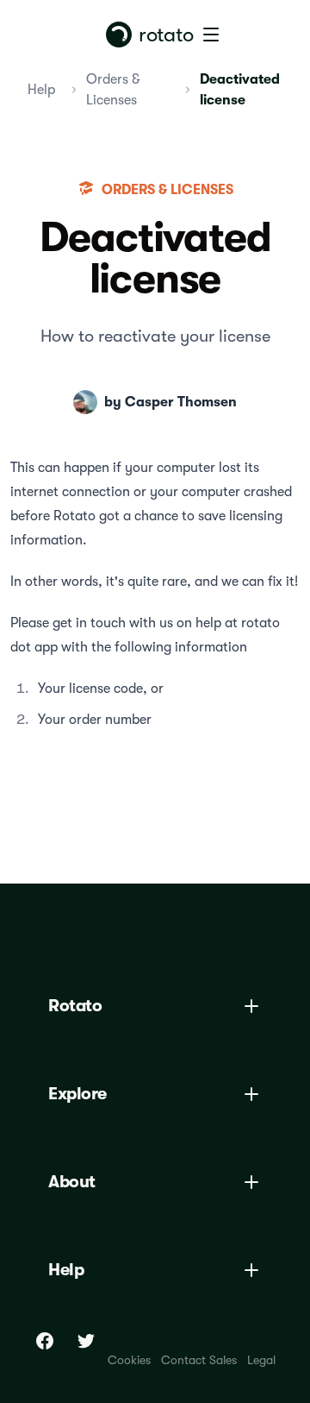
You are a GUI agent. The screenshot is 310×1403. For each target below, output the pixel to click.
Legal (261, 1360)
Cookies (129, 1360)
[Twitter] (86, 1341)
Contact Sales (199, 1360)
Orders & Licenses (113, 90)
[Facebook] (44, 1341)
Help (41, 90)
